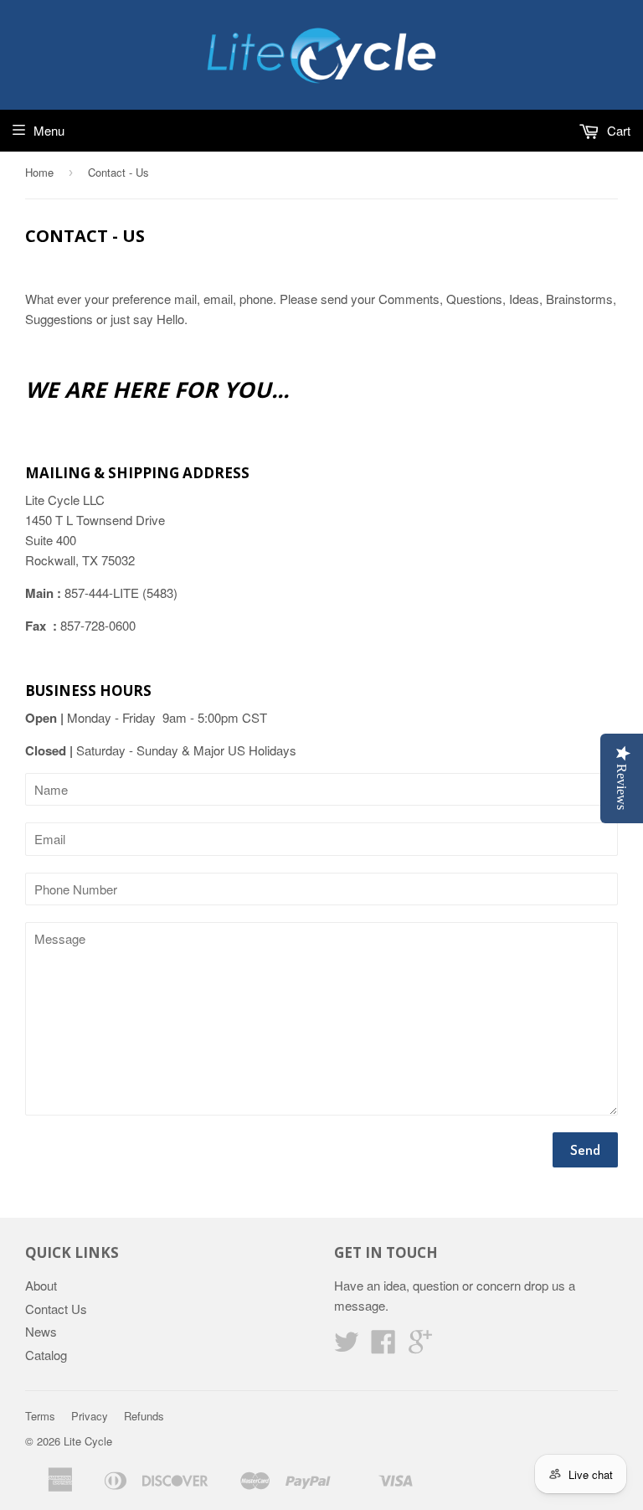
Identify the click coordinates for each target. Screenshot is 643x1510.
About (41, 1285)
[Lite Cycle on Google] (420, 1346)
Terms (40, 1416)
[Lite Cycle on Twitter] (346, 1346)
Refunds (144, 1416)
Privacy (89, 1416)
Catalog (46, 1354)
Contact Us (56, 1308)
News (41, 1331)
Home (39, 172)
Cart (617, 130)
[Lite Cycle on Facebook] (383, 1346)
